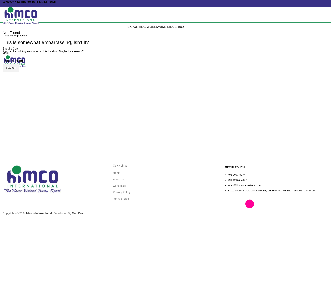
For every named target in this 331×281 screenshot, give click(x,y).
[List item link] (276, 184)
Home (116, 172)
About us (118, 179)
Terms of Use (121, 198)
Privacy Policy (121, 192)
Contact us (119, 185)
